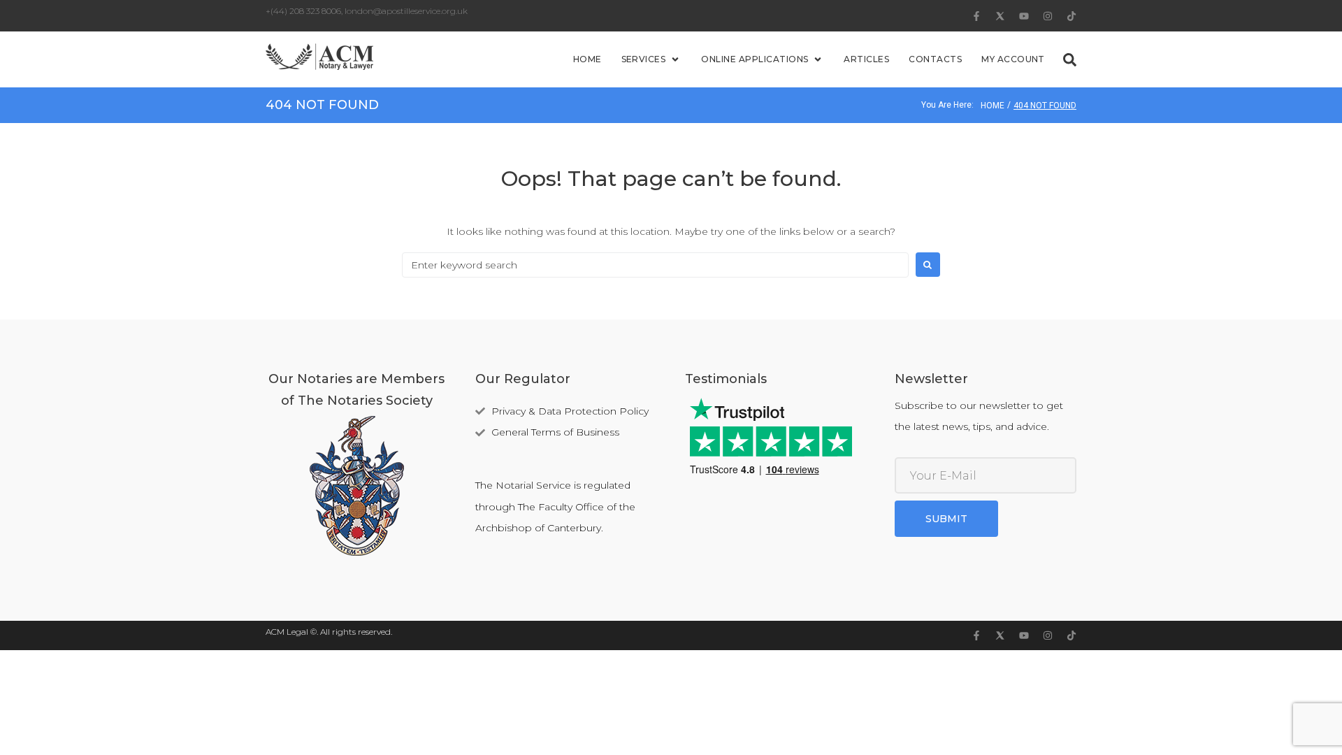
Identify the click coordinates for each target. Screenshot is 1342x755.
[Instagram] (1048, 16)
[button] (652, 59)
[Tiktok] (1071, 16)
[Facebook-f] (976, 16)
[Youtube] (1024, 16)
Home (992, 105)
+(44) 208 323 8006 (303, 11)
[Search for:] (655, 265)
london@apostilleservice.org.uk (406, 11)
